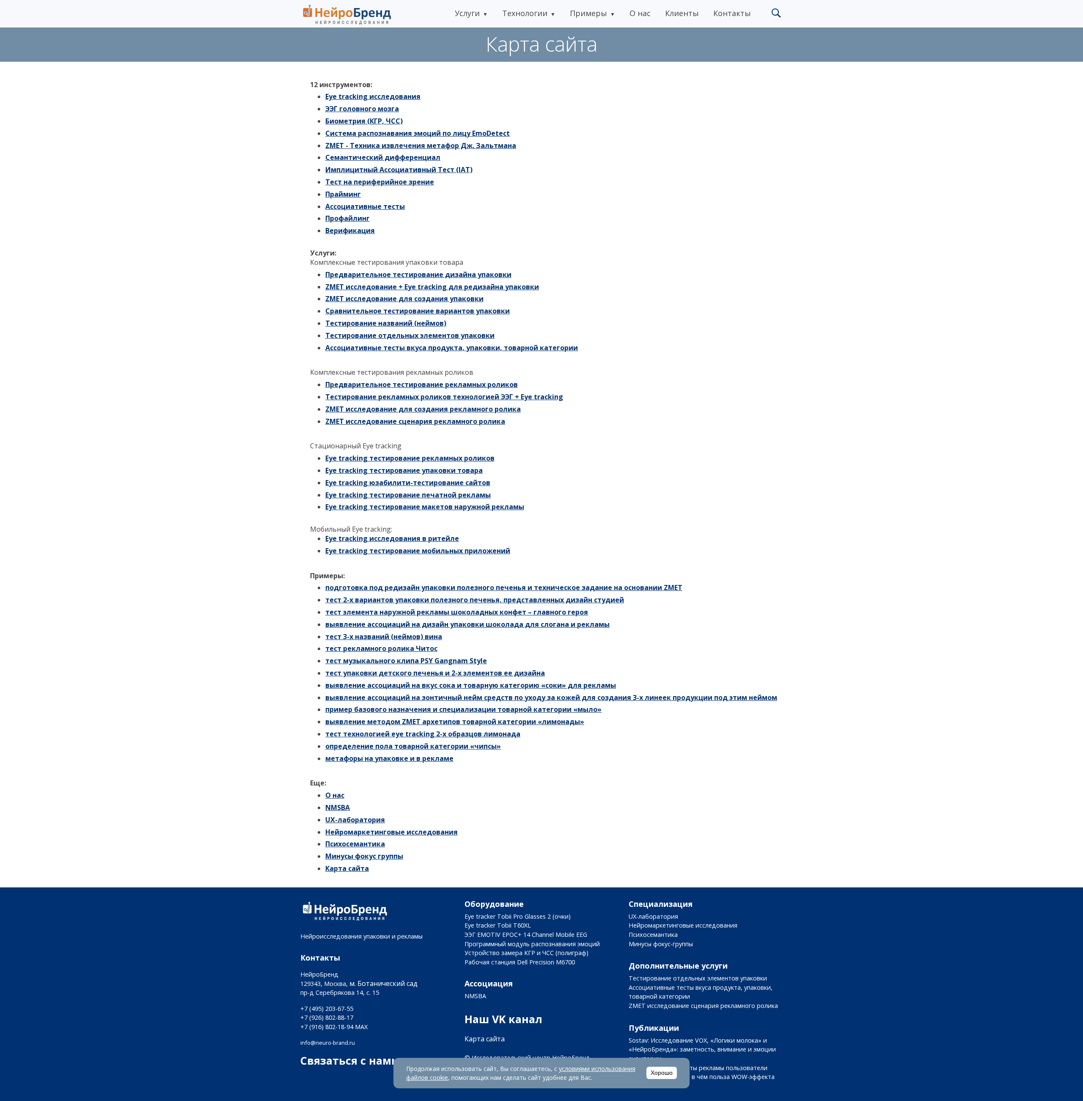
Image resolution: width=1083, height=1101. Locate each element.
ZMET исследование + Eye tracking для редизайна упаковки (432, 286)
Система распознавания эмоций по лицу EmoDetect (417, 133)
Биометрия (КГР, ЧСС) (364, 121)
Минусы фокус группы (364, 856)
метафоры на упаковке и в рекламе (389, 758)
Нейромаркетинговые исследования (391, 832)
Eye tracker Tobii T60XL (498, 925)
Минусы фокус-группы (661, 944)
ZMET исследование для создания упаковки (404, 298)
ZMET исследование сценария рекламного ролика (415, 421)
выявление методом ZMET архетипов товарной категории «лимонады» (454, 721)
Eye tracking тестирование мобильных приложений (417, 550)
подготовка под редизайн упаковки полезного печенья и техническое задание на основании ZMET (503, 587)
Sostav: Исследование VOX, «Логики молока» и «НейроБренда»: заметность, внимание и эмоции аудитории (702, 1049)
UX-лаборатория (355, 819)
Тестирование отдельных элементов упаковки (410, 335)
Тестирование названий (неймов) (385, 323)
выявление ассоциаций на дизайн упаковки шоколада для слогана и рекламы (467, 624)
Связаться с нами (349, 1060)
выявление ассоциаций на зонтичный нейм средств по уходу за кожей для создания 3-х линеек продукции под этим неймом (551, 697)
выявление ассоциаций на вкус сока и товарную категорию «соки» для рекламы (470, 685)
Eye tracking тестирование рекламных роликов (410, 458)
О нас (640, 13)
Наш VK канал (503, 1019)
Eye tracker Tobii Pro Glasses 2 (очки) (518, 916)
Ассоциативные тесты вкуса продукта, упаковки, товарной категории (451, 347)
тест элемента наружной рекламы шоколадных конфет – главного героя (456, 612)
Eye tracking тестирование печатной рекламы (408, 495)
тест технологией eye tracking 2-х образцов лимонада (422, 734)
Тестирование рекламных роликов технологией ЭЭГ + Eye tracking (444, 396)
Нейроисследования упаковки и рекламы (361, 936)
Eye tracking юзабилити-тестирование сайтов (407, 482)
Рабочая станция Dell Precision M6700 (520, 962)
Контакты (732, 13)
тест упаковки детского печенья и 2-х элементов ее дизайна (435, 673)
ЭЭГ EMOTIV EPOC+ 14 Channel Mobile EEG (526, 935)
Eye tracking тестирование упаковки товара (404, 470)
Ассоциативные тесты (365, 206)
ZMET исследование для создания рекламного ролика (423, 409)
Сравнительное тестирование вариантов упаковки (417, 311)
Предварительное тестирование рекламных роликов (421, 384)
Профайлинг (347, 218)
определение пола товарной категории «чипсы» (413, 746)
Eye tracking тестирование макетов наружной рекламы (424, 506)
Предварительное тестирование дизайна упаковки (418, 274)
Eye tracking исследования (373, 96)
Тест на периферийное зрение (379, 182)
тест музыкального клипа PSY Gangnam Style (406, 660)
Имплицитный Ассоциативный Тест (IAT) (399, 169)
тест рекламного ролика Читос (381, 648)
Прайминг (343, 194)
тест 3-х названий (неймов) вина (383, 636)
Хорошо (662, 1073)
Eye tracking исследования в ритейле (392, 538)
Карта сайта (347, 868)
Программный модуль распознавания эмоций (532, 944)
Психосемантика (355, 843)
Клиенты (682, 13)
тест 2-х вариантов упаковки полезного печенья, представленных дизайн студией (474, 599)
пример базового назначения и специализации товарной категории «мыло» (463, 709)
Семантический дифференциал (382, 157)
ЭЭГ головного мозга (362, 108)
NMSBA (337, 807)
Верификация (350, 230)
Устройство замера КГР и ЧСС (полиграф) (526, 953)
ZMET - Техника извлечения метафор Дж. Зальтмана (420, 145)
